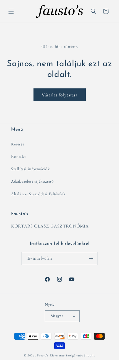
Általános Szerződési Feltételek (38, 194)
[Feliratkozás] (91, 258)
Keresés (17, 144)
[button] (11, 11)
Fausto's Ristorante (50, 355)
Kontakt (18, 156)
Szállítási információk (30, 169)
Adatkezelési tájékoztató (32, 181)
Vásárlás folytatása (59, 95)
